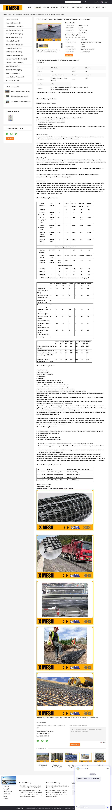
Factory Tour (64, 7)
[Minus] (108, 769)
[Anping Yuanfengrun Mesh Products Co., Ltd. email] (8, 134)
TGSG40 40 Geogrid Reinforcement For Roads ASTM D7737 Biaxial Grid (71, 766)
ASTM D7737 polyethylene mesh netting (86, 717)
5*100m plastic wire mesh (46, 717)
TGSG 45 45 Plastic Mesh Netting (20, 91)
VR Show (46, 7)
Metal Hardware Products (14, 77)
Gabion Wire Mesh (11, 41)
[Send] (107, 807)
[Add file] (77, 807)
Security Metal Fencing (13, 34)
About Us (54, 7)
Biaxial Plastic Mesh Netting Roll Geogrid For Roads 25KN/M (57, 766)
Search (83, 2)
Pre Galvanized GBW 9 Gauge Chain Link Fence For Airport (57, 787)
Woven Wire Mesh (11, 66)
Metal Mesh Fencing (12, 23)
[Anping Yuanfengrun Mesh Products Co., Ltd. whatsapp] (12, 134)
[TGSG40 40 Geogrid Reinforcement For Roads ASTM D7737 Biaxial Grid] (71, 757)
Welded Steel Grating (12, 37)
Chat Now (96, 2)
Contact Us (90, 7)
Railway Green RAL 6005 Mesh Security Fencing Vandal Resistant (31, 795)
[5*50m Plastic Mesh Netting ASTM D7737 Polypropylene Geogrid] (48, 33)
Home (29, 7)
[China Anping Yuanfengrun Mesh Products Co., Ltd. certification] (11, 118)
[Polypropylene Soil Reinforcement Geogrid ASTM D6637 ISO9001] (42, 757)
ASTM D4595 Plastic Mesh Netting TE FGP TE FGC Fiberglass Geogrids (85, 766)
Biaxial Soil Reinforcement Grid (19, 96)
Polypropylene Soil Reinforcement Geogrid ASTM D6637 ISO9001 (42, 766)
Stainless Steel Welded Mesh (15, 59)
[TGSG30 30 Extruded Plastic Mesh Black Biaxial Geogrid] (100, 757)
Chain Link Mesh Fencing (13, 26)
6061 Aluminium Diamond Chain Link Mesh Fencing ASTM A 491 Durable (56, 791)
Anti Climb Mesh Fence (13, 30)
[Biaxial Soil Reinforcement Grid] (7, 96)
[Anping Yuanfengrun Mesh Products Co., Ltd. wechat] (17, 134)
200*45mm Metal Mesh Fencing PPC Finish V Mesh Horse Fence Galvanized (31, 791)
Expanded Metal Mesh (13, 48)
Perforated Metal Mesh (13, 44)
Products (37, 7)
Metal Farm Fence (11, 73)
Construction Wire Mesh (13, 55)
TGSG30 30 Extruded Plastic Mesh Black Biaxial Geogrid (100, 766)
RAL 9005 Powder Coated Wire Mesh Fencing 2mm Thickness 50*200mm (30, 787)
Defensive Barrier (11, 80)
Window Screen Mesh (12, 52)
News (98, 7)
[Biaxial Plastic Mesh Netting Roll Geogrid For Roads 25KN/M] (57, 757)
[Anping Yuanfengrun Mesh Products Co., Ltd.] (12, 7)
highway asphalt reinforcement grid (65, 717)
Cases (104, 7)
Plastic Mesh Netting (21, 14)
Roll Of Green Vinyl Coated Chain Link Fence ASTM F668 (56, 795)
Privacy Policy (20, 808)
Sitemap (6, 798)
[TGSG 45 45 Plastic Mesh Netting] (7, 91)
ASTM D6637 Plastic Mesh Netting (21, 101)
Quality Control (77, 7)
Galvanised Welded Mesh (13, 62)
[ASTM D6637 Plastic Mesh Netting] (7, 101)
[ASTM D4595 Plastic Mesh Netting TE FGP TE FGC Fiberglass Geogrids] (85, 757)
